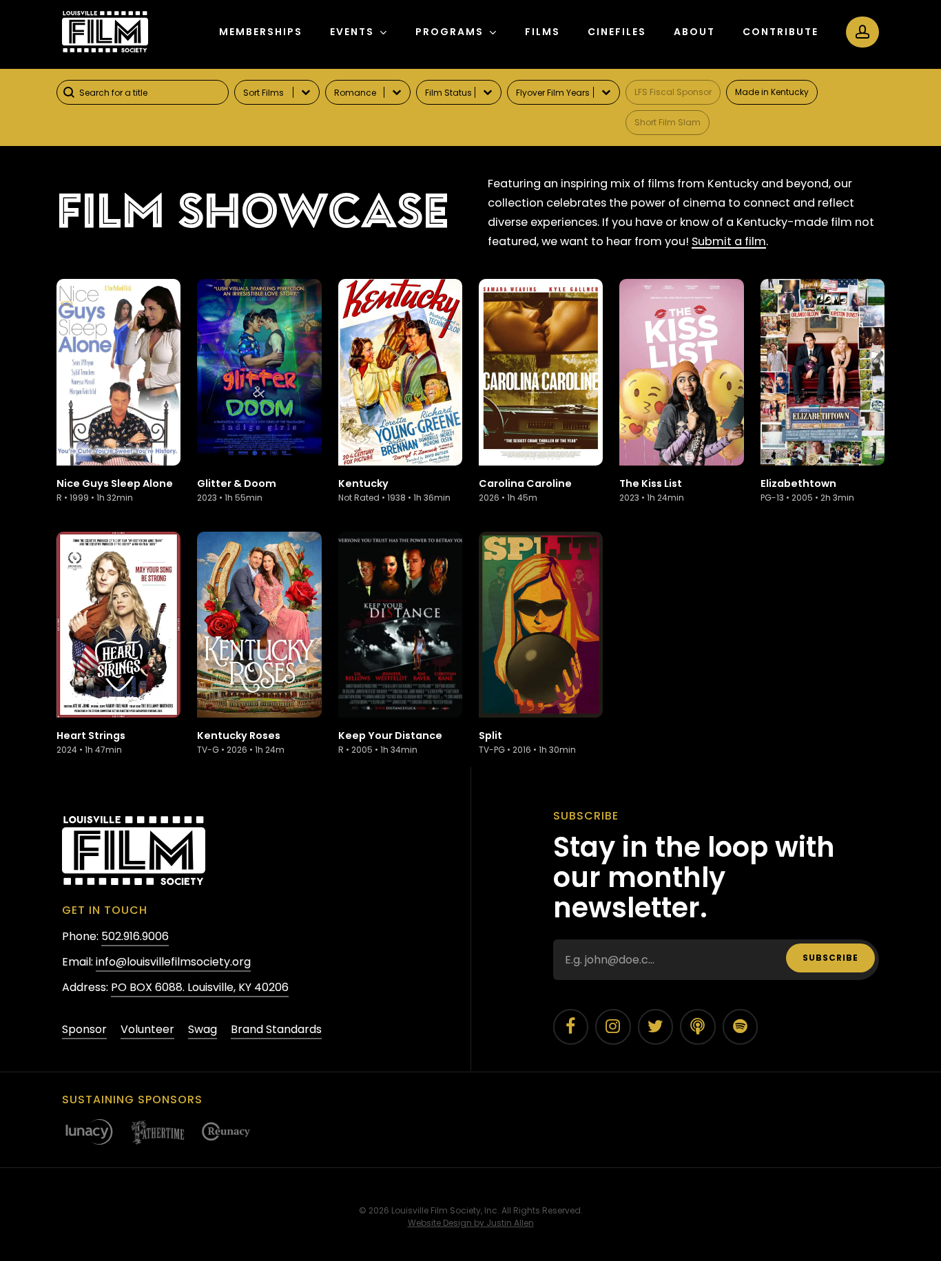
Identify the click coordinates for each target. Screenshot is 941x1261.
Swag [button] (202, 1029)
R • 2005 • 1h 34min (377, 749)
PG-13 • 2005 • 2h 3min (807, 497)
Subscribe (830, 957)
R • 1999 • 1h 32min (94, 497)
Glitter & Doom (236, 483)
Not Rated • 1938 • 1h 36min (394, 497)
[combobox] (142, 92)
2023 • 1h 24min (651, 497)
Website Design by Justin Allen (471, 1223)
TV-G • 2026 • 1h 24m (241, 749)
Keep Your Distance (390, 735)
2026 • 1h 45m (508, 497)
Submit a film (729, 241)
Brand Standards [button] (276, 1029)
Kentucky (363, 483)
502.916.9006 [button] (135, 936)
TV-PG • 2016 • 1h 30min (527, 749)
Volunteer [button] (147, 1029)
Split (490, 735)
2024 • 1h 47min (89, 749)
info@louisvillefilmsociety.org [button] (173, 962)
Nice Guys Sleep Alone (114, 483)
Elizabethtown (798, 483)
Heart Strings (90, 735)
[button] (673, 92)
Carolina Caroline (525, 483)
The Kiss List (650, 483)
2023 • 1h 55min (229, 497)
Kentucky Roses (238, 735)
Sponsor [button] (84, 1029)
